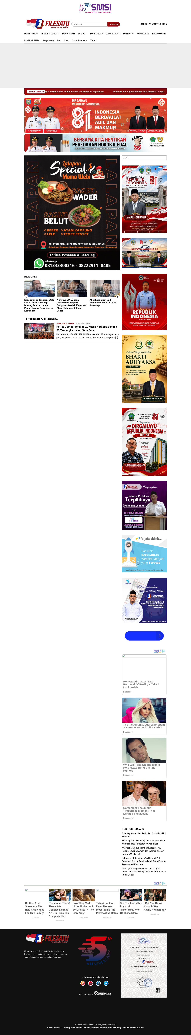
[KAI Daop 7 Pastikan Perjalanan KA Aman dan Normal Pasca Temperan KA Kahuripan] (108, 288)
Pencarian (113, 24)
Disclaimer (100, 1027)
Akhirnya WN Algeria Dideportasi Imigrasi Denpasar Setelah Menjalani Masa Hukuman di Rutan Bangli (93, 91)
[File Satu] (47, 24)
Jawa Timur (61, 324)
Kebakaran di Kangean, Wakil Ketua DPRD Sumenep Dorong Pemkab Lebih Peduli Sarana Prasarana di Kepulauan (144, 861)
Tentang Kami (69, 1027)
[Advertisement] (95, 66)
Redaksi (57, 1027)
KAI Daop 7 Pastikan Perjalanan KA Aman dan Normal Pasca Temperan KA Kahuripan (108, 304)
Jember (70, 324)
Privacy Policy (114, 1027)
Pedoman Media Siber (133, 1027)
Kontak (80, 1027)
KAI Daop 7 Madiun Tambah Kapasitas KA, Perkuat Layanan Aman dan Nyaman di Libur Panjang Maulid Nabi (143, 851)
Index (49, 1027)
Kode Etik (89, 1027)
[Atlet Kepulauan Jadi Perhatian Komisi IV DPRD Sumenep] (75, 288)
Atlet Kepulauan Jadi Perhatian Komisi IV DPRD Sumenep (73, 303)
